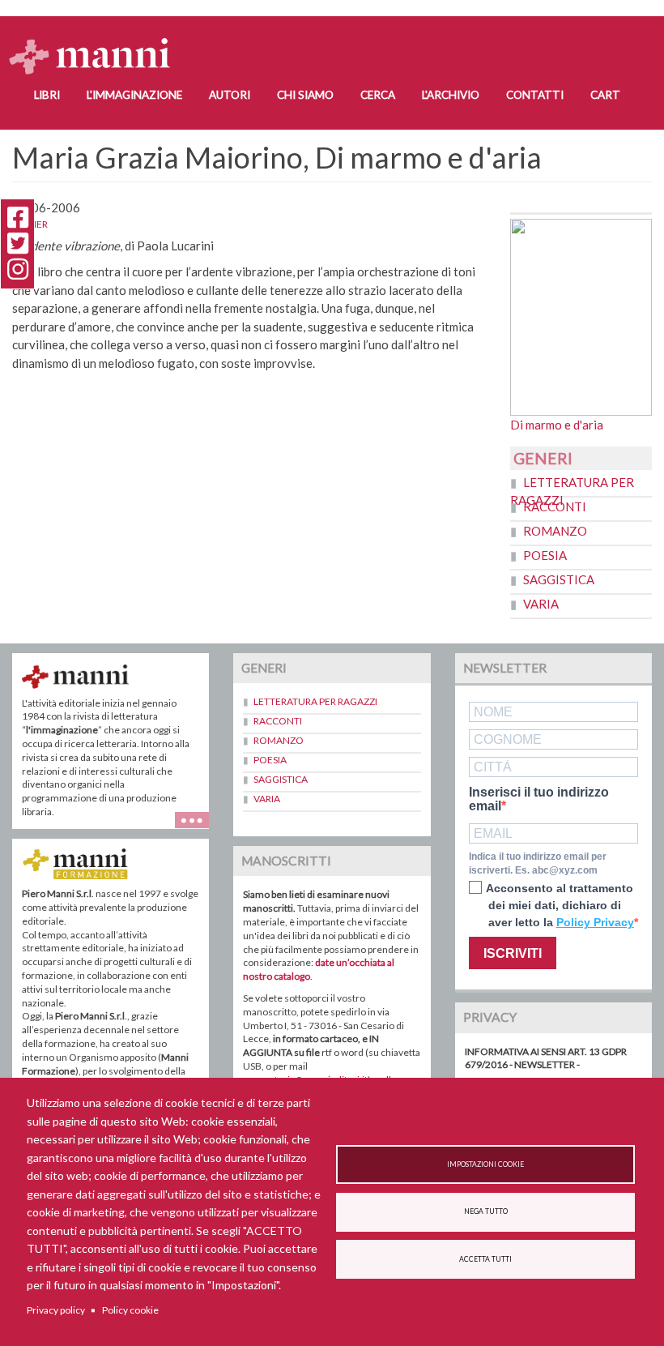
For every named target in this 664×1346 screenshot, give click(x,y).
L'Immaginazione (134, 94)
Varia (541, 603)
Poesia (545, 555)
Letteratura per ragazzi (315, 701)
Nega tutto (486, 1211)
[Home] (96, 41)
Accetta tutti (485, 1259)
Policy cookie (130, 1310)
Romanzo (555, 530)
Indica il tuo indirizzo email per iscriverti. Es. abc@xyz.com (538, 863)
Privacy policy (56, 1310)
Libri (47, 94)
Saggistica (558, 579)
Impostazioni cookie (485, 1164)
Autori (229, 94)
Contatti (535, 94)
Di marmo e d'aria (556, 424)
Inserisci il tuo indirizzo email (539, 799)
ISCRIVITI (512, 953)
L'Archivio (450, 94)
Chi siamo (305, 94)
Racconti (554, 506)
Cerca (377, 94)
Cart (605, 94)
